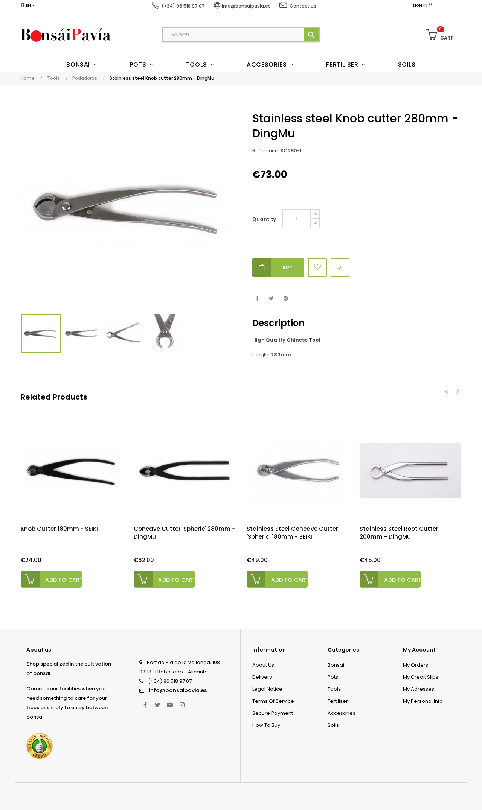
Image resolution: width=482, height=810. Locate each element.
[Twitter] (157, 704)
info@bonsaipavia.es (178, 690)
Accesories (341, 713)
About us (263, 665)
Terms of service (273, 701)
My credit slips (420, 677)
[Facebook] (145, 704)
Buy (287, 267)
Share (257, 298)
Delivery (262, 677)
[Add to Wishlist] (317, 267)
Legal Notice (267, 689)
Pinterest (285, 298)
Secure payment (272, 713)
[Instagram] (182, 704)
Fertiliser (338, 701)
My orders (415, 665)
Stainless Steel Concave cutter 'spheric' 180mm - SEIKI (292, 533)
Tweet (271, 298)
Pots (333, 677)
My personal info (423, 701)
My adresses (418, 689)
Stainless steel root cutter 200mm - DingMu (399, 533)
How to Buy (266, 725)
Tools (334, 689)
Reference (265, 150)
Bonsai (336, 665)
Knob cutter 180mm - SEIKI (59, 529)
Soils (333, 725)
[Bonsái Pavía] (66, 34)
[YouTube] (169, 704)
